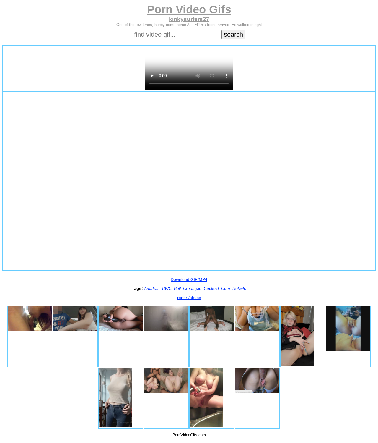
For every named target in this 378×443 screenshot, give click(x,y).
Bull (177, 288)
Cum (225, 288)
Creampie (192, 288)
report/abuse (189, 297)
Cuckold (211, 288)
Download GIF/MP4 (189, 279)
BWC (167, 288)
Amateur (152, 288)
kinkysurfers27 (189, 19)
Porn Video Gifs (189, 9)
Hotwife (239, 288)
